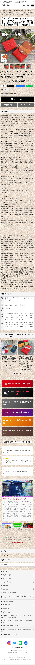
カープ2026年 (17, 393)
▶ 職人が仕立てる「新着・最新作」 (17, 412)
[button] (19, 5)
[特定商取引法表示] (27, 5)
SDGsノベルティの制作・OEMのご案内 (17, 421)
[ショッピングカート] (23, 5)
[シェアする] (3, 86)
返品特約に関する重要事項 (9, 93)
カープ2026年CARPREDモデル (18, 384)
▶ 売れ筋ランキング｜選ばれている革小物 (17, 403)
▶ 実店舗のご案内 (17, 543)
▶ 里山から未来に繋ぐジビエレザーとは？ (17, 432)
